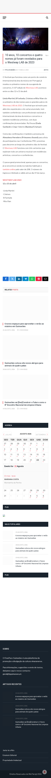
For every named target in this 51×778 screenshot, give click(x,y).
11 (11, 454)
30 (24, 444)
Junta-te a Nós (8, 750)
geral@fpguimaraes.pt (12, 674)
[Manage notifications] (44, 772)
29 (18, 444)
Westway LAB (32, 88)
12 (18, 454)
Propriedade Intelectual (12, 760)
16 (44, 454)
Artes (46, 70)
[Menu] (4, 18)
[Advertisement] (25, 241)
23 (44, 460)
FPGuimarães (10, 70)
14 (31, 454)
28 (11, 444)
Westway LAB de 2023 (12, 105)
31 (31, 444)
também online (9, 169)
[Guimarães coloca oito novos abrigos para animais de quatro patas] (25, 347)
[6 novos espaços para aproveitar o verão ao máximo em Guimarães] (25, 308)
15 (37, 454)
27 (5, 444)
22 (37, 460)
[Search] (46, 18)
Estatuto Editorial (10, 755)
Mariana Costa (11, 479)
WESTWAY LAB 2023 (12, 180)
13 (24, 454)
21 (31, 460)
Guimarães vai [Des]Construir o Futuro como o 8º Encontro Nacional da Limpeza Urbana (32, 563)
